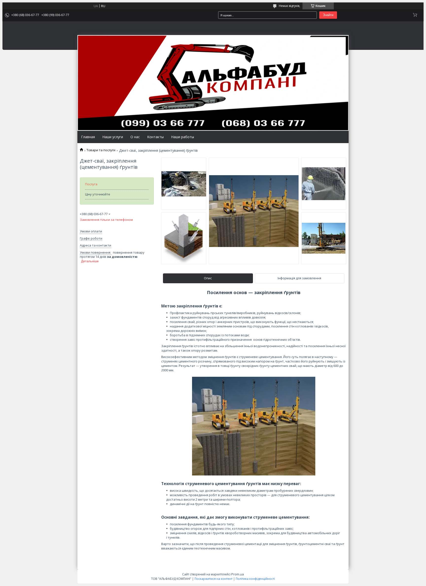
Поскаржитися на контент (213, 579)
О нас (135, 137)
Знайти (328, 15)
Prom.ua (237, 574)
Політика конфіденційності (255, 579)
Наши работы (182, 137)
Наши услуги (112, 137)
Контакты (155, 137)
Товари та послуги (101, 150)
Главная (88, 137)
